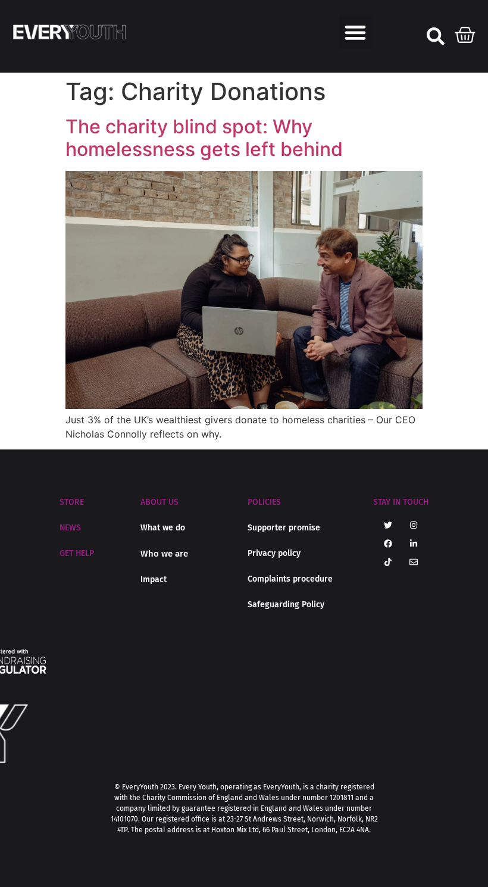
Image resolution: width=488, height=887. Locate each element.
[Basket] (465, 32)
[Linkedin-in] (413, 543)
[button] (356, 32)
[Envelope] (413, 562)
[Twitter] (388, 525)
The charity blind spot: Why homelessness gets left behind (210, 138)
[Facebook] (388, 543)
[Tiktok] (388, 562)
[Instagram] (413, 525)
